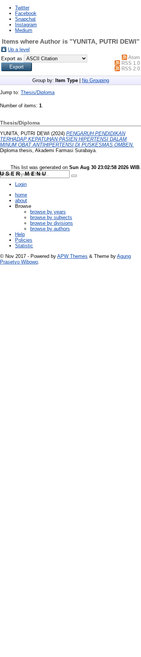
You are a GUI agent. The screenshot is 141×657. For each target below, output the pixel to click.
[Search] (74, 176)
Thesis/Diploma (38, 92)
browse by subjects (51, 217)
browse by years (48, 212)
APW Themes (72, 256)
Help (20, 234)
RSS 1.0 (130, 63)
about (21, 200)
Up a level (19, 49)
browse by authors (50, 229)
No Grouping (95, 80)
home (21, 195)
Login (21, 184)
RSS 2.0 (130, 69)
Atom (134, 57)
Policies (23, 240)
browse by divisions (51, 223)
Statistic (24, 245)
